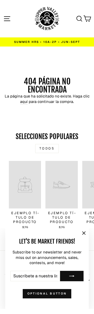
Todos (47, 148)
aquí (24, 101)
